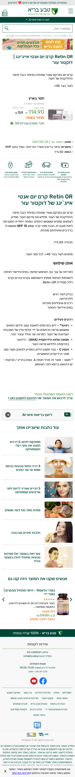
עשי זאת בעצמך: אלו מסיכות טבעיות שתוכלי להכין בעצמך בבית (22, 557)
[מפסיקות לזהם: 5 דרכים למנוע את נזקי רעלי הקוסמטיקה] (59, 452)
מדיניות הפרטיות (21, 773)
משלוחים (66, 692)
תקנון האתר (47, 698)
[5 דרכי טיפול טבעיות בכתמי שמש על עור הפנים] (59, 477)
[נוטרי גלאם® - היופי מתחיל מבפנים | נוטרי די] (63, 604)
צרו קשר (27, 692)
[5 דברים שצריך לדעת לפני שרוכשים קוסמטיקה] (59, 497)
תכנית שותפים (20, 703)
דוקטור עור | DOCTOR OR (47, 142)
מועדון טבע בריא (39, 703)
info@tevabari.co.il (34, 656)
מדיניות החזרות (42, 692)
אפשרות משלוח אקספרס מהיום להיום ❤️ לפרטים (37, 2)
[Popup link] (60, 115)
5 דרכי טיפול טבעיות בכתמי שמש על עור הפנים (22, 468)
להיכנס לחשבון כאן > (22, 398)
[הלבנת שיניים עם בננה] (59, 542)
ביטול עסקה (39, 714)
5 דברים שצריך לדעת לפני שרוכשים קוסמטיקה (23, 490)
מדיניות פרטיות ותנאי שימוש (24, 698)
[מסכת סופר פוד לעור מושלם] (59, 517)
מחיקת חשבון (13, 692)
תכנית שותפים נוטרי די (56, 709)
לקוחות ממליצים (19, 709)
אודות (56, 692)
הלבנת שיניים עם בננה (25, 532)
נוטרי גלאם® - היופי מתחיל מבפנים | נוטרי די (29, 592)
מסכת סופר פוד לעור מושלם (22, 510)
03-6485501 (34, 652)
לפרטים (27, 609)
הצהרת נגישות (57, 703)
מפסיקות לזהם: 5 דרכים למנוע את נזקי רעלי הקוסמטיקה (25, 445)
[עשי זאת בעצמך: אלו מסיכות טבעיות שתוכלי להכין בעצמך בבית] (59, 566)
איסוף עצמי (62, 698)
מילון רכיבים (36, 709)
